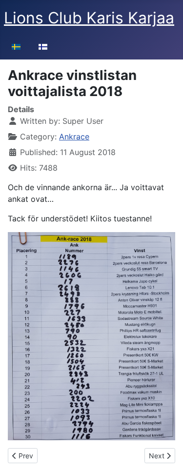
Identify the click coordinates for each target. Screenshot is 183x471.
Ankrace (74, 136)
